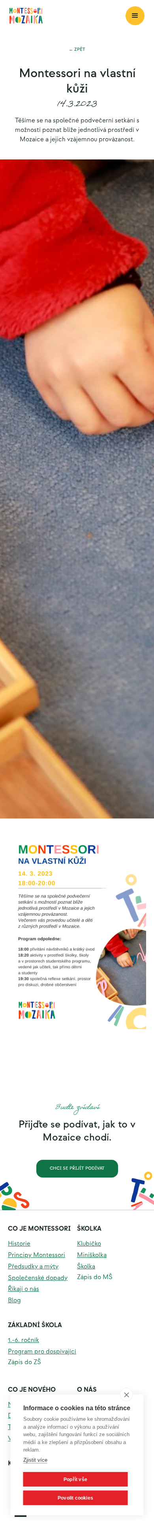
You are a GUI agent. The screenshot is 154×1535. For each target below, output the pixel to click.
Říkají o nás (23, 1289)
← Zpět (77, 49)
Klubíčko (89, 1244)
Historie (19, 1244)
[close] (126, 1394)
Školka (89, 1229)
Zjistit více (35, 1460)
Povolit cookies (75, 1498)
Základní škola (35, 1325)
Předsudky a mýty (33, 1266)
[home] (67, 16)
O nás (87, 1390)
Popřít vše (75, 1479)
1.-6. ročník (23, 1340)
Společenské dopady (38, 1278)
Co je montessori (39, 1229)
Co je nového (32, 1390)
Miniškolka (92, 1255)
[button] (135, 15)
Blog (14, 1300)
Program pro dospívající (42, 1351)
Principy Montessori (36, 1255)
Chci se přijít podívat (77, 1168)
